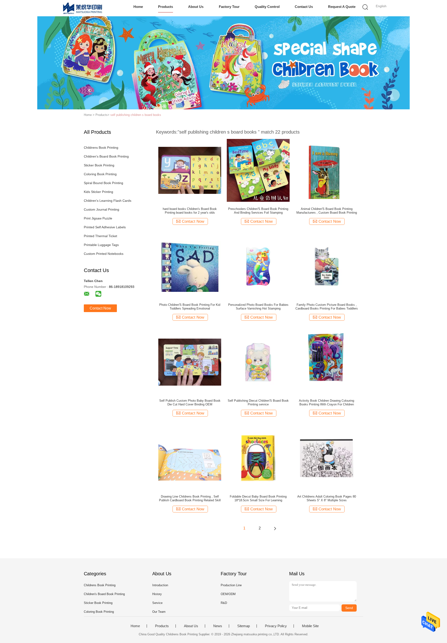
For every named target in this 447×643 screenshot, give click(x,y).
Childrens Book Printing (101, 147)
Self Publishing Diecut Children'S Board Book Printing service (258, 402)
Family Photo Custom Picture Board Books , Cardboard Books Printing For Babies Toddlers (326, 306)
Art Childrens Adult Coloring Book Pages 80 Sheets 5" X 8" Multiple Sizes (326, 498)
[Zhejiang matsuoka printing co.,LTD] (83, 8)
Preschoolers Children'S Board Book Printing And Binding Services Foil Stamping (258, 210)
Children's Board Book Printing (106, 156)
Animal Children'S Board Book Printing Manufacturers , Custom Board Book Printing (326, 210)
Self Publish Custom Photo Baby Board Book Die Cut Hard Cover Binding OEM (189, 402)
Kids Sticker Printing (98, 192)
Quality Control (267, 7)
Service (157, 603)
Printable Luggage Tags (101, 245)
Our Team (159, 611)
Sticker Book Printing (99, 165)
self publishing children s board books (135, 115)
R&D (224, 603)
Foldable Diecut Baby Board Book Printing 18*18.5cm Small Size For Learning (258, 498)
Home (138, 7)
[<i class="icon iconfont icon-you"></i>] (275, 528)
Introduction (160, 585)
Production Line (231, 585)
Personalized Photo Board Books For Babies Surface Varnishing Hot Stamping (258, 306)
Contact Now (100, 308)
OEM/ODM (228, 594)
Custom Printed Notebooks (103, 254)
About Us (195, 7)
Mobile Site (310, 626)
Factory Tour (229, 7)
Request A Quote (342, 7)
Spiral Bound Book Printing (103, 183)
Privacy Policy (276, 626)
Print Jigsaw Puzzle (98, 218)
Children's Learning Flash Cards (107, 200)
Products (165, 7)
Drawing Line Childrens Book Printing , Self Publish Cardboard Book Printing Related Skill (190, 498)
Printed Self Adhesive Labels (105, 227)
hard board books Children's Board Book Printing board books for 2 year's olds (190, 210)
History (157, 594)
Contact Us (304, 7)
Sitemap (243, 626)
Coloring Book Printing (100, 174)
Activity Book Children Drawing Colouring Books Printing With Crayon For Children (326, 402)
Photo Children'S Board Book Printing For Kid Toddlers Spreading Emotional (189, 306)
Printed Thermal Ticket (100, 236)
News (217, 626)
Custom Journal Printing (101, 209)
